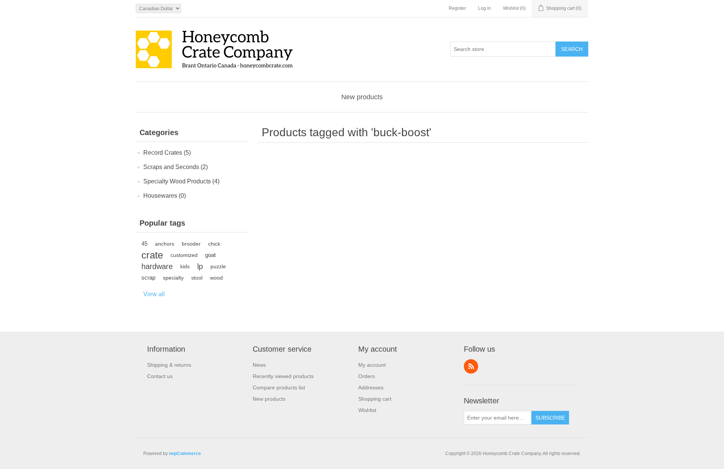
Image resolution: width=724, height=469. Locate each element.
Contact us (160, 376)
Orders (366, 376)
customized (184, 255)
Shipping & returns (169, 365)
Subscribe (550, 418)
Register (457, 8)
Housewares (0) (164, 195)
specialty (173, 278)
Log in (484, 8)
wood (216, 278)
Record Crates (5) (167, 152)
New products (362, 97)
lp (200, 266)
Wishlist (367, 410)
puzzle (218, 266)
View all (154, 294)
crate (152, 255)
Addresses (370, 387)
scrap (148, 277)
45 (144, 243)
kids (185, 266)
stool (196, 278)
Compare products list (279, 387)
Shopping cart (374, 399)
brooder (191, 244)
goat (210, 255)
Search (572, 49)
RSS (471, 366)
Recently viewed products (283, 376)
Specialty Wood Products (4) (181, 181)
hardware (157, 266)
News (259, 365)
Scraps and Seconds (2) (175, 167)
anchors (164, 244)
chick (214, 244)
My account (372, 365)
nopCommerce (185, 453)
